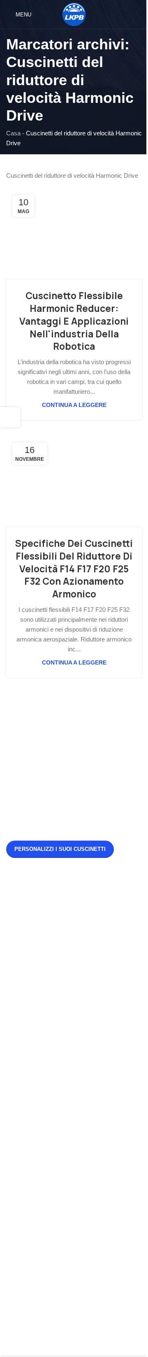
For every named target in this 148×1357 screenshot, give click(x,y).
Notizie (15, 1043)
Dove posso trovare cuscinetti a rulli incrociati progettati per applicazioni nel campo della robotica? (92, 951)
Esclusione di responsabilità (43, 1088)
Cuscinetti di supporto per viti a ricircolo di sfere (69, 1226)
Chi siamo (19, 1058)
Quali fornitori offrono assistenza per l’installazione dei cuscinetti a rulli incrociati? (92, 905)
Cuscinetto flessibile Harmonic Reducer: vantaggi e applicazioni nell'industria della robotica (74, 321)
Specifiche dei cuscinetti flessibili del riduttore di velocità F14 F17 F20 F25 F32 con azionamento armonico (74, 568)
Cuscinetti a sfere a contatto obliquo (54, 1102)
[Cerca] (138, 14)
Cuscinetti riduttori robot (37, 1211)
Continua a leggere (74, 405)
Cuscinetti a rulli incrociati (40, 1167)
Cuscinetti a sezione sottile (42, 1196)
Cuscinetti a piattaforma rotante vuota (56, 1117)
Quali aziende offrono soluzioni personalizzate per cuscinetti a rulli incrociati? (89, 998)
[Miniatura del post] (21, 906)
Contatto (17, 1073)
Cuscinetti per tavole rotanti (42, 1181)
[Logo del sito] (74, 13)
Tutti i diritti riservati (87, 1336)
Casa (13, 133)
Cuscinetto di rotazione (36, 1152)
